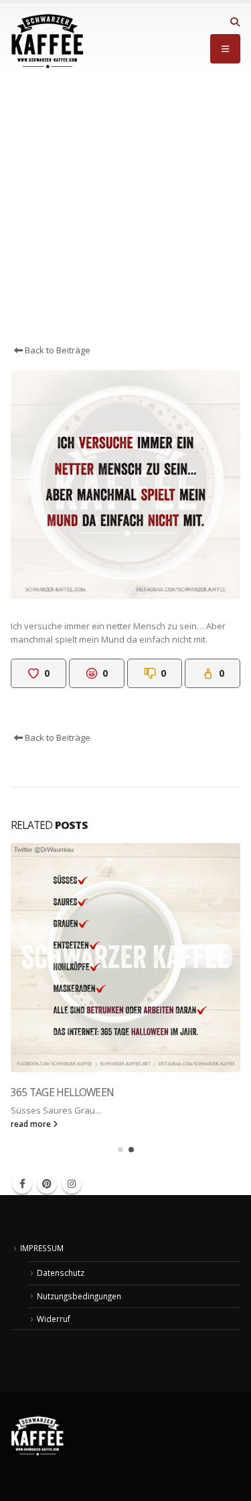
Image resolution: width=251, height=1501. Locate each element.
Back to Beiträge (56, 350)
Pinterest (47, 1184)
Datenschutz (60, 1272)
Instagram (72, 1184)
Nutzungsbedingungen (79, 1296)
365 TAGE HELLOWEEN (62, 1092)
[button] (234, 22)
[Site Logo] (47, 41)
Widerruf (53, 1318)
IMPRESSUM (42, 1247)
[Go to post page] (125, 957)
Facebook (22, 1184)
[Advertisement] (125, 211)
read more (32, 1123)
